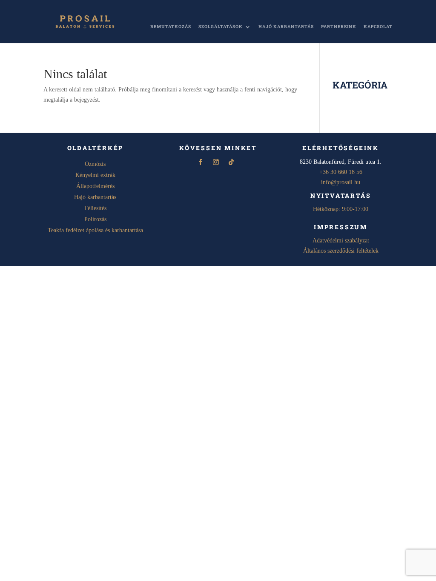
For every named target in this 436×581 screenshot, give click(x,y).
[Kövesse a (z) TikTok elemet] (231, 162)
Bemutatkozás (170, 27)
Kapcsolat (378, 27)
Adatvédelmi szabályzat (341, 240)
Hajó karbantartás (286, 27)
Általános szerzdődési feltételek (341, 251)
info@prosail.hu (340, 182)
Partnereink (338, 27)
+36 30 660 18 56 (340, 172)
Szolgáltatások (220, 27)
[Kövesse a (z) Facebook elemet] (201, 162)
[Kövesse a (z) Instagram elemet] (216, 162)
